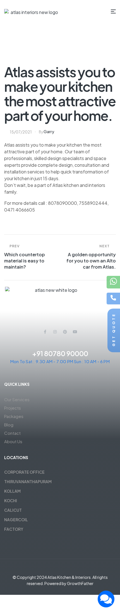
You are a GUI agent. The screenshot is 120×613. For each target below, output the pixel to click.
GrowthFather (80, 583)
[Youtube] (75, 332)
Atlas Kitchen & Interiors (69, 577)
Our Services (17, 399)
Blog (8, 424)
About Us (13, 441)
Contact (12, 433)
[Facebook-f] (45, 332)
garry (49, 131)
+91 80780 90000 (60, 353)
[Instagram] (55, 332)
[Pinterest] (65, 332)
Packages (13, 416)
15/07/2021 (21, 131)
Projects (12, 407)
